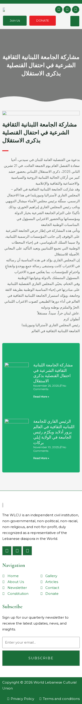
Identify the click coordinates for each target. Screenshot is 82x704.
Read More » (41, 396)
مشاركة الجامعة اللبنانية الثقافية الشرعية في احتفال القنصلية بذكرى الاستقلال (53, 373)
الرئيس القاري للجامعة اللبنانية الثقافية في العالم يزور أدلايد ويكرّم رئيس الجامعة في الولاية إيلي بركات (53, 432)
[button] (74, 21)
